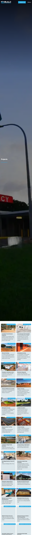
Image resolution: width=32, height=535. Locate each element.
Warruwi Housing (5, 353)
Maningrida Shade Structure (23, 498)
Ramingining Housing (21, 353)
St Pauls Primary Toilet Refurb (23, 444)
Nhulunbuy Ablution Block (7, 481)
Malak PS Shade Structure (7, 515)
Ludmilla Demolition (21, 407)
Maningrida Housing (6, 407)
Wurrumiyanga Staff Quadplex (23, 333)
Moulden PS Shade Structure (23, 481)
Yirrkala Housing (20, 427)
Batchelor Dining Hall (21, 372)
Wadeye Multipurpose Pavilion (8, 388)
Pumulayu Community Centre (8, 372)
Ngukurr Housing (20, 388)
